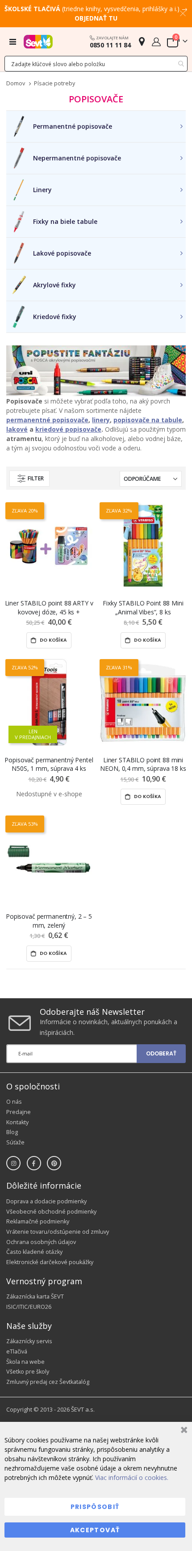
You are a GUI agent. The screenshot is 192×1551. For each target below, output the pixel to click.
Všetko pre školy (27, 1371)
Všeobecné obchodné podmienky (51, 1211)
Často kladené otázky (34, 1252)
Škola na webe (25, 1362)
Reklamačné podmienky (37, 1221)
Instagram (13, 1163)
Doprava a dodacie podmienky (46, 1201)
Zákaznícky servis (29, 1341)
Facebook (34, 1163)
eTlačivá (16, 1351)
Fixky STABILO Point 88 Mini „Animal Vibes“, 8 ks (143, 607)
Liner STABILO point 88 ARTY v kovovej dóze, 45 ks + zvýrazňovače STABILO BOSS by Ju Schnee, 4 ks (49, 607)
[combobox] (96, 63)
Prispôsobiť (95, 1506)
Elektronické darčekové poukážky (49, 1262)
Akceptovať (95, 1530)
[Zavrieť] (183, 1431)
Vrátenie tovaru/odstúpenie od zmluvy (57, 1232)
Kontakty (17, 1122)
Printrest (54, 1163)
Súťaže (15, 1142)
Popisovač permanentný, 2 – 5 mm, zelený (49, 920)
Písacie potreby (54, 84)
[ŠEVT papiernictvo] (38, 41)
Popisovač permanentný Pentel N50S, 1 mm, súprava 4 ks (48, 764)
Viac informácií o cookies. (131, 1477)
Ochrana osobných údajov (41, 1242)
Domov (15, 83)
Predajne (18, 1112)
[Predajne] (142, 41)
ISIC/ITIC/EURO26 (28, 1307)
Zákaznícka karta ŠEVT (35, 1296)
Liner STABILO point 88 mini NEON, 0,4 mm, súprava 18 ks (143, 764)
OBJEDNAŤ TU (96, 18)
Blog (12, 1132)
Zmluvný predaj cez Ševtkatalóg (47, 1382)
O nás (14, 1101)
